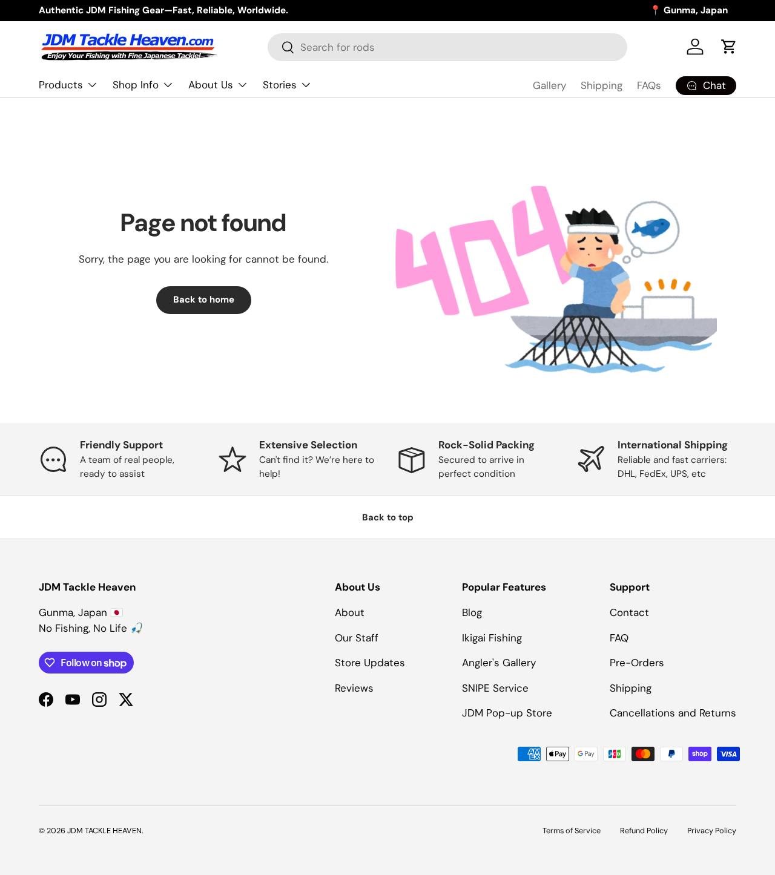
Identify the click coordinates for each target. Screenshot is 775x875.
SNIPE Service (495, 688)
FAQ (619, 637)
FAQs (649, 85)
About (349, 612)
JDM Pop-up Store (507, 712)
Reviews (354, 688)
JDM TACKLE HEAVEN (104, 830)
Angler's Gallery (499, 662)
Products (61, 84)
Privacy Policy (711, 830)
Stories (280, 84)
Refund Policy (644, 830)
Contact (629, 612)
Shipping (601, 85)
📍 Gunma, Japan (689, 10)
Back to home (203, 299)
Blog (472, 612)
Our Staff (356, 637)
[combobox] (447, 47)
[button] (729, 46)
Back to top (388, 517)
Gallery (549, 85)
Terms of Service (571, 830)
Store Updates (370, 662)
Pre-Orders (637, 662)
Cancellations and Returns (673, 712)
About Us (210, 84)
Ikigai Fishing (492, 637)
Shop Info (136, 84)
